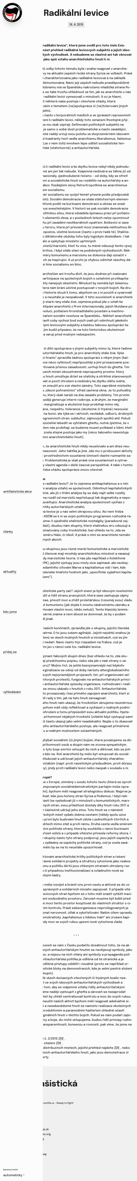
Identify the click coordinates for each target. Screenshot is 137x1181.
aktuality (9, 571)
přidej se (10, 652)
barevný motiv (10, 1170)
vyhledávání (12, 692)
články (8, 531)
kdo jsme (10, 612)
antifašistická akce (17, 491)
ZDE (61, 1038)
